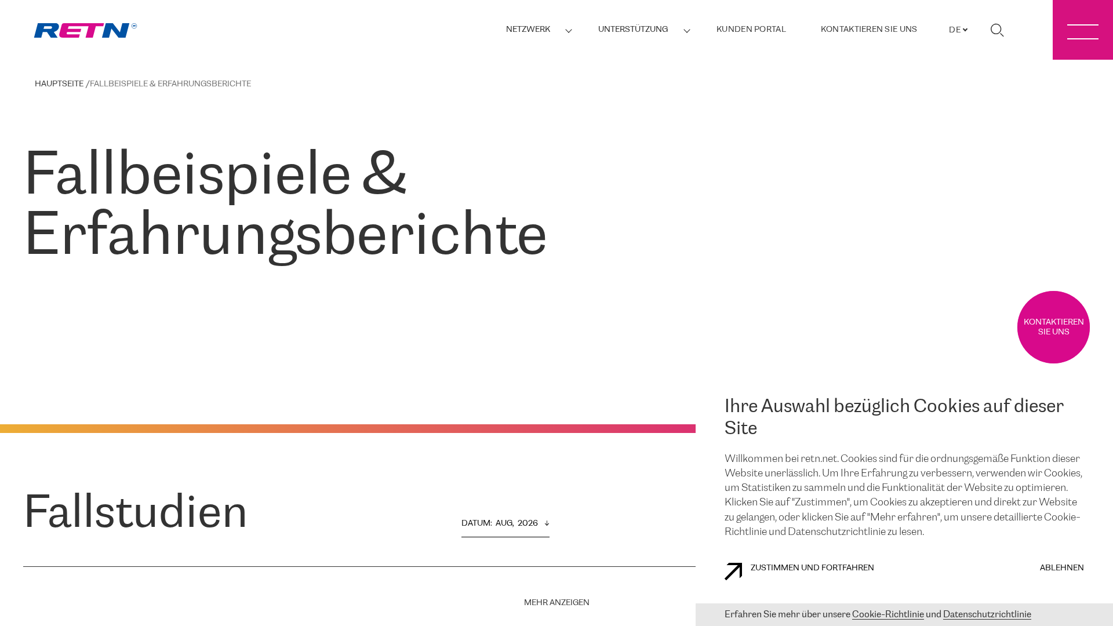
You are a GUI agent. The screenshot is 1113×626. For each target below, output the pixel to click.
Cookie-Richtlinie (888, 614)
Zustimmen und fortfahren (812, 568)
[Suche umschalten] (997, 30)
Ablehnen (1062, 568)
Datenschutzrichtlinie (987, 614)
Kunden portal (751, 30)
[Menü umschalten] (1083, 30)
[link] (85, 30)
